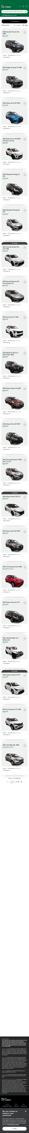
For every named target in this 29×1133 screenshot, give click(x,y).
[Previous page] (7, 782)
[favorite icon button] (20, 6)
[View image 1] (12, 87)
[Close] (26, 1111)
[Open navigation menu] (27, 6)
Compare (18, 25)
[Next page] (21, 782)
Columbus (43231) (13, 15)
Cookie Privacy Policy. (13, 1124)
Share (26, 25)
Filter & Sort (15, 21)
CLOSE (14, 1128)
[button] (25, 32)
